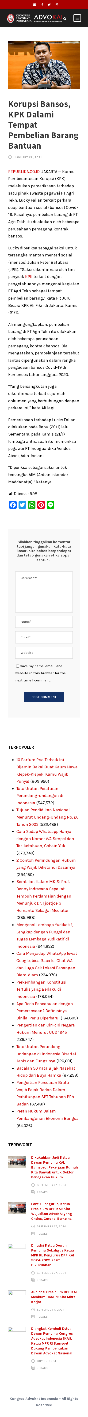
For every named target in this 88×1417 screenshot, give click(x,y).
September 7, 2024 (51, 1309)
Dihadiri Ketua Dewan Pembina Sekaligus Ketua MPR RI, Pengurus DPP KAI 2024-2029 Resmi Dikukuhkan (52, 1255)
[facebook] (42, 4)
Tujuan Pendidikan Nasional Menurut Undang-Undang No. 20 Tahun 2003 (47, 817)
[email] (34, 4)
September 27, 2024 (51, 1185)
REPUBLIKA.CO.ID (24, 171)
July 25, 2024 (46, 1361)
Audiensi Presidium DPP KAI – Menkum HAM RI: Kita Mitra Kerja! (55, 1297)
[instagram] (57, 4)
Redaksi (43, 1192)
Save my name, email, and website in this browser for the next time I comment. (40, 673)
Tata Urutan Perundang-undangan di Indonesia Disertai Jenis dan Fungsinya (46, 1054)
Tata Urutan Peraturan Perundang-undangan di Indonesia (39, 795)
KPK (29, 276)
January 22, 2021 (28, 157)
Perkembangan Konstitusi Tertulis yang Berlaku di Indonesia (41, 989)
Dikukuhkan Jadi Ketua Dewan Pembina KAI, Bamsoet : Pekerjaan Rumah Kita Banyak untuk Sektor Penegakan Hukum (54, 1167)
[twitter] (49, 4)
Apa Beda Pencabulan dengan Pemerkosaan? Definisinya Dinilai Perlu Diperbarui (44, 1011)
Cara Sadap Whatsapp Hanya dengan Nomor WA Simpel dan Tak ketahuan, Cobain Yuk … (45, 838)
